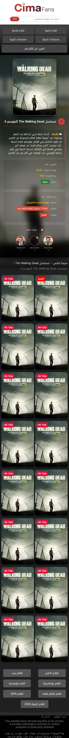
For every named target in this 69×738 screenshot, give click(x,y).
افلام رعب (17, 673)
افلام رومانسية (52, 683)
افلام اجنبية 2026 (34, 704)
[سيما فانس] (34, 7)
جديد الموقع (60, 716)
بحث (15, 19)
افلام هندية (18, 30)
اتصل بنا (46, 716)
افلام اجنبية (51, 30)
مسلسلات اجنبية (51, 39)
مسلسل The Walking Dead (32, 263)
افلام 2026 (17, 693)
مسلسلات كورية (18, 39)
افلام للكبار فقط (52, 693)
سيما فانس (60, 263)
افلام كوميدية (17, 683)
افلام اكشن (52, 673)
